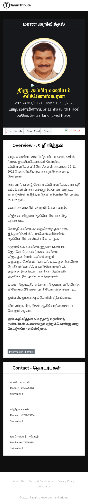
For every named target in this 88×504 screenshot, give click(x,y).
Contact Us (44, 486)
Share (47, 131)
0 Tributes (74, 130)
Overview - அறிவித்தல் (37, 145)
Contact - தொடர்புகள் (36, 368)
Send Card (33, 131)
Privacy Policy (66, 481)
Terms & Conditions (41, 481)
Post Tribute (15, 131)
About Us (18, 481)
